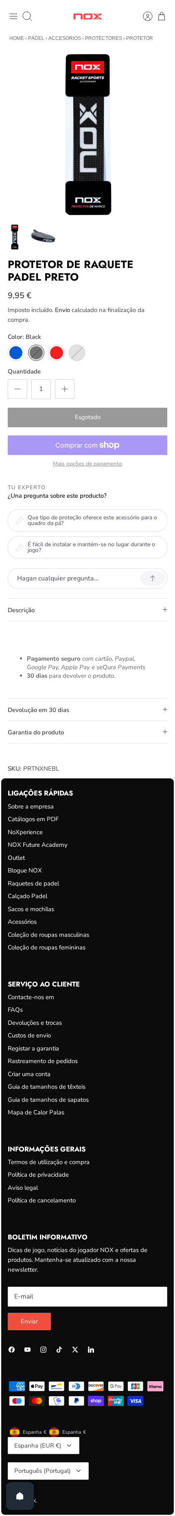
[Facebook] (12, 1349)
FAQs (15, 1010)
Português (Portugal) (42, 1471)
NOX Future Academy (38, 845)
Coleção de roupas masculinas (48, 935)
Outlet (16, 858)
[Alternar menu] (13, 16)
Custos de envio (29, 1035)
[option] (87, 134)
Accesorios (64, 38)
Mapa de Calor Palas (36, 1112)
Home (16, 38)
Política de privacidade (38, 1175)
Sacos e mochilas (31, 909)
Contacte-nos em (31, 997)
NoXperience (25, 832)
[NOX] (87, 16)
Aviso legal (23, 1188)
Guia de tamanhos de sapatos (48, 1100)
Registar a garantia (33, 1048)
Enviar (29, 1321)
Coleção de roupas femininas (46, 947)
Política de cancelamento (42, 1200)
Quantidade (24, 371)
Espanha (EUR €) (37, 1445)
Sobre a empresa (31, 806)
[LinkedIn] (91, 1349)
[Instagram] (43, 1349)
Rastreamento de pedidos (43, 1061)
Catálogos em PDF (33, 819)
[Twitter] (75, 1349)
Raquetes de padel (33, 883)
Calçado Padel (27, 896)
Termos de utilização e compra (49, 1162)
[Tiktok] (59, 1349)
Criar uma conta (29, 1074)
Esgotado (88, 417)
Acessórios (22, 922)
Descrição (21, 610)
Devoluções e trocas (35, 1023)
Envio (62, 310)
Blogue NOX (25, 870)
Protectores (103, 38)
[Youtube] (27, 1349)
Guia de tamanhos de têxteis (46, 1087)
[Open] (20, 1496)
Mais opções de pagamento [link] (87, 464)
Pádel (36, 38)
